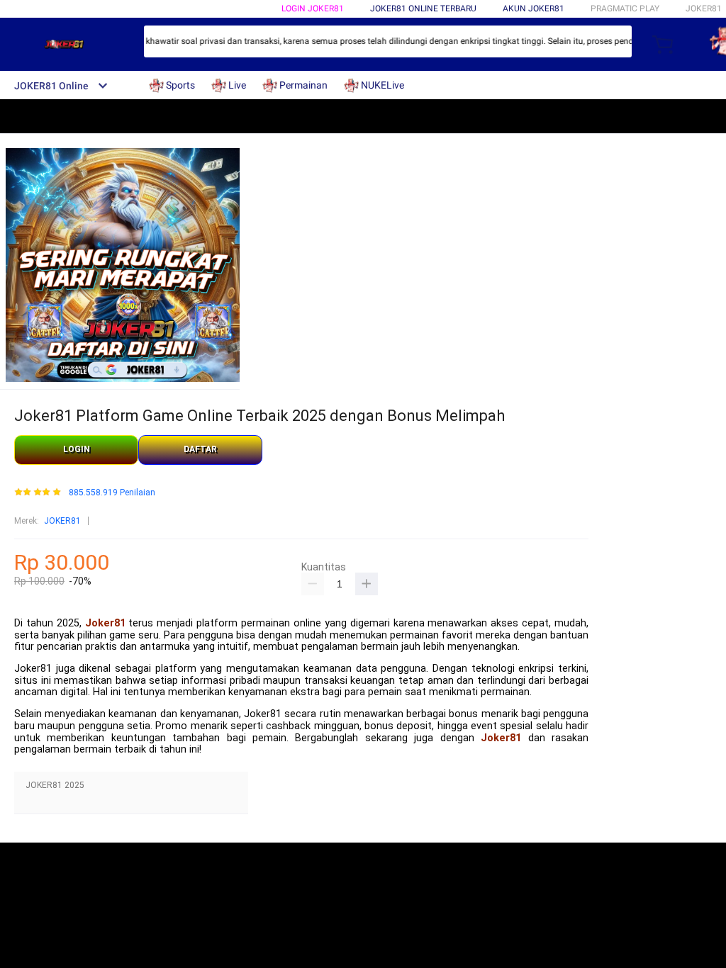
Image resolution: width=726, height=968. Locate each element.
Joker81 (105, 623)
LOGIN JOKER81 (312, 8)
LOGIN (76, 449)
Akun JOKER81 (533, 8)
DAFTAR (200, 449)
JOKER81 (62, 521)
